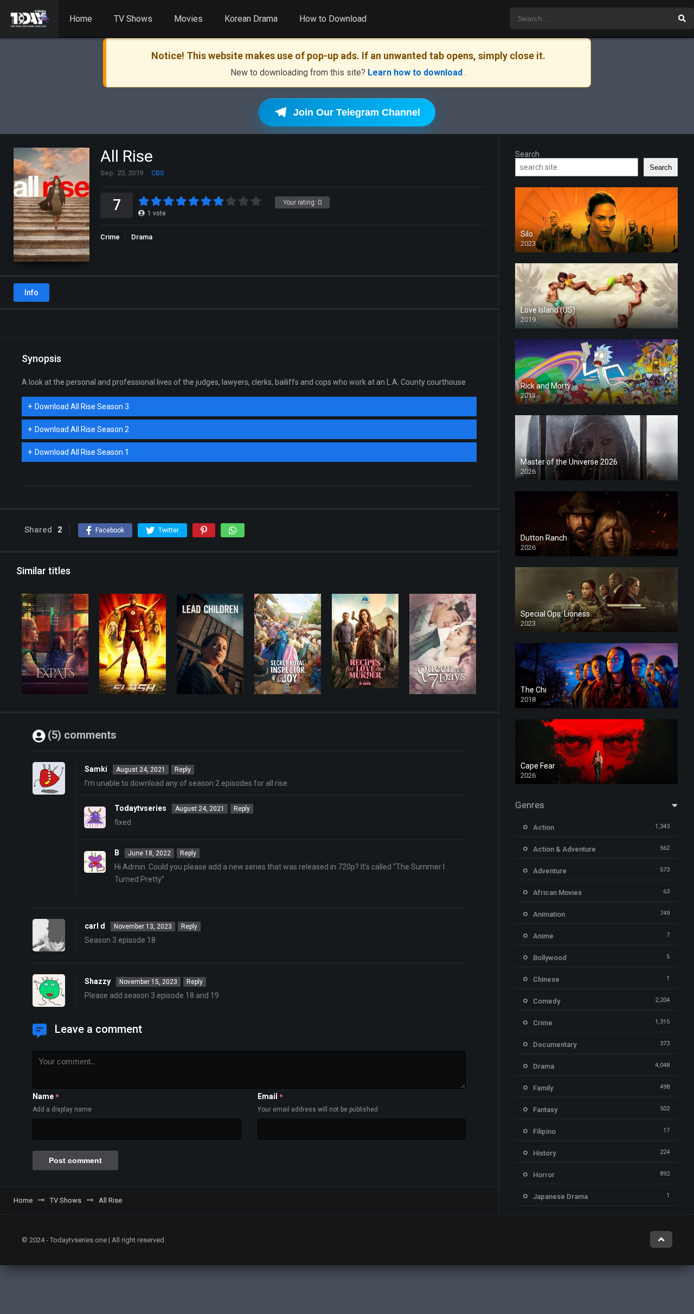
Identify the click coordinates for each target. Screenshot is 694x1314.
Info (31, 292)
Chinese (546, 979)
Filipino (544, 1131)
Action (543, 827)
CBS (157, 173)
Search (527, 154)
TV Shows (133, 19)
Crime (110, 236)
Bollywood (550, 958)
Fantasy (545, 1110)
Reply (183, 769)
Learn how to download (416, 72)
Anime (543, 936)
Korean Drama (251, 19)
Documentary (554, 1044)
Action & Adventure (564, 849)
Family (543, 1088)
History (544, 1153)
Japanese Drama (560, 1196)
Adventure (550, 871)
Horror (544, 1175)
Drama (141, 236)
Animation (549, 914)
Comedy (546, 1001)
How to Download (333, 19)
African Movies (557, 892)
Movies (188, 19)
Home (80, 19)
